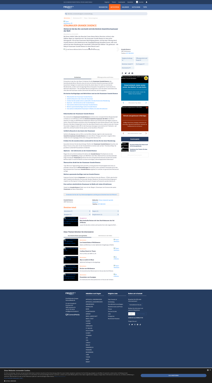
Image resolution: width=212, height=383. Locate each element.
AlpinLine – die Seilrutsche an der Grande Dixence (80, 103)
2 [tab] (92, 49)
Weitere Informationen (59, 376)
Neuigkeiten (103, 7)
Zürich (88, 342)
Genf (87, 359)
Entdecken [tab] (77, 77)
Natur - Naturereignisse (91, 18)
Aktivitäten (114, 7)
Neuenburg (89, 352)
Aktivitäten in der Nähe (105, 235)
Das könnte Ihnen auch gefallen (77, 235)
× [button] (210, 370)
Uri (87, 338)
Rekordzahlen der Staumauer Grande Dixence (79, 97)
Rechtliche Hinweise (113, 318)
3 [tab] (94, 49)
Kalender (125, 7)
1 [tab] (89, 49)
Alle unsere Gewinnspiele (135, 155)
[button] (70, 378)
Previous (66, 49)
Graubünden (90, 304)
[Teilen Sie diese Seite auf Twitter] (125, 73)
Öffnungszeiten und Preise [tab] (105, 77)
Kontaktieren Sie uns (135, 305)
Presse (110, 309)
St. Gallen (89, 328)
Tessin (88, 357)
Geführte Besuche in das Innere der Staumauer (80, 99)
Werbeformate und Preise (115, 306)
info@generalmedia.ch (72, 311)
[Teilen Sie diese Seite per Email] (129, 73)
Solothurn (89, 330)
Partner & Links (112, 311)
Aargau (88, 314)
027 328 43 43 (129, 53)
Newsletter (130, 2)
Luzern (88, 323)
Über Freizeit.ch (112, 299)
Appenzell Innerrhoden (94, 299)
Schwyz (88, 333)
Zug (87, 340)
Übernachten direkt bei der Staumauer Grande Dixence (82, 105)
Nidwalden (89, 306)
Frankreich (89, 347)
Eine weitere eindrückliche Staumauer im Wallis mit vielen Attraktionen (87, 108)
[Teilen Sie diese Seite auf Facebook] (122, 73)
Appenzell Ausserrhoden (94, 302)
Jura (87, 354)
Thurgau (89, 335)
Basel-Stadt (90, 318)
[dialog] (106, 375)
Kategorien (111, 316)
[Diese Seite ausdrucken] (132, 73)
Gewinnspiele (121, 2)
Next (118, 49)
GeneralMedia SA (70, 300)
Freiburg (89, 350)
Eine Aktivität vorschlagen (115, 304)
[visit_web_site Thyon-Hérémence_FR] (70, 22)
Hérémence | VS (77, 18)
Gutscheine (136, 7)
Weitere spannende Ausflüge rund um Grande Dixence (82, 106)
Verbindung (111, 302)
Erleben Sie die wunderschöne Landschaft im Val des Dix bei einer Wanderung (88, 101)
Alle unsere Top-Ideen (135, 103)
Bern (87, 309)
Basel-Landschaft (92, 316)
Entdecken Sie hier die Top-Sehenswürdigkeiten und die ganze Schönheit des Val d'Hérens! (91, 194)
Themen (114, 2)
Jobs (109, 314)
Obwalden (89, 326)
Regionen (107, 2)
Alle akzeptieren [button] (173, 375)
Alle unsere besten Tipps (135, 133)
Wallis (88, 345)
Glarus (88, 321)
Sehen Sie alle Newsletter (135, 318)
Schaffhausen (90, 311)
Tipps (145, 7)
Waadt (88, 362)
